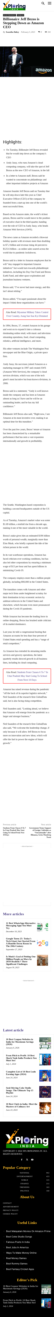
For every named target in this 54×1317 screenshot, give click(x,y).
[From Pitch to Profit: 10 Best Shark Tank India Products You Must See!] (45, 1059)
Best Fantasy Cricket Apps (20, 1269)
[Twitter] (22, 39)
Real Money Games (16, 1258)
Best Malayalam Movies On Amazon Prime (28, 1231)
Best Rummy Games (16, 1263)
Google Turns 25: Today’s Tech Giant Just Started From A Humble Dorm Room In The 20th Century (20, 942)
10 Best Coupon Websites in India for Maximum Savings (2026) (20, 1041)
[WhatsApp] (36, 39)
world (20, 15)
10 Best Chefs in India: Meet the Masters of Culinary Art (21, 1105)
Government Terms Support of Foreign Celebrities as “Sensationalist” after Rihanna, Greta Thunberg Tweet (40, 832)
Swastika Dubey (12, 32)
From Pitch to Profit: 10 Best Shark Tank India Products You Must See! (21, 1058)
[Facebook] (15, 39)
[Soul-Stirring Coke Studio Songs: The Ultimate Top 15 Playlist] (45, 1092)
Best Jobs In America (17, 1247)
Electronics (9, 15)
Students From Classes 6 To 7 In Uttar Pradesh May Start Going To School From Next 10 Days (27, 676)
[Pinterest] (29, 39)
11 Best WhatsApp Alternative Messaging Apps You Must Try (21, 925)
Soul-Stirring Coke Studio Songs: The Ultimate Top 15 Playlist (19, 1090)
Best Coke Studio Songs (19, 1236)
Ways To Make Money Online (21, 1252)
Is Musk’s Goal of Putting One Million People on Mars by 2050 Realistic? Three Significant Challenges (21, 960)
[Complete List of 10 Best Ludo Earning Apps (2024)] (45, 1076)
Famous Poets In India (18, 1242)
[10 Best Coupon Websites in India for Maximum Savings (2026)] (45, 1043)
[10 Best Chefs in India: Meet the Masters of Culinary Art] (45, 1108)
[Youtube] (32, 1160)
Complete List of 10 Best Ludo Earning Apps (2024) (21, 1072)
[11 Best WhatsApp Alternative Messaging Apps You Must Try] (42, 926)
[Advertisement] (27, 108)
